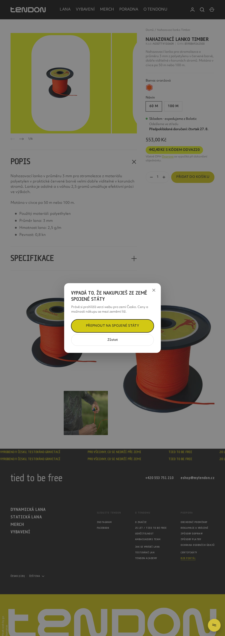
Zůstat (112, 340)
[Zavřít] (153, 290)
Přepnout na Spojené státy (112, 326)
